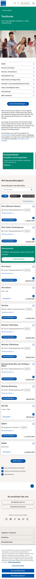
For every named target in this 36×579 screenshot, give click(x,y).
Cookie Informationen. (14, 562)
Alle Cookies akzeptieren (18, 575)
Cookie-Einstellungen (18, 565)
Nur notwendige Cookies (18, 570)
